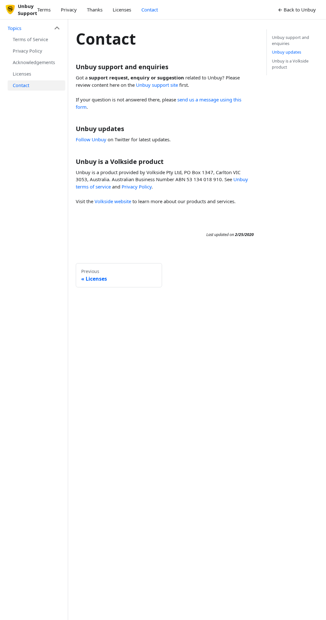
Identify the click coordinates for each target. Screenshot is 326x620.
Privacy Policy (27, 51)
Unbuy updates (286, 52)
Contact (149, 9)
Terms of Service (30, 39)
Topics (14, 28)
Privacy (69, 9)
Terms (44, 9)
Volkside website (113, 201)
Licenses (122, 9)
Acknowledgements (34, 62)
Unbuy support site (157, 85)
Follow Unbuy (91, 139)
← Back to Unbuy (297, 9)
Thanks (95, 9)
